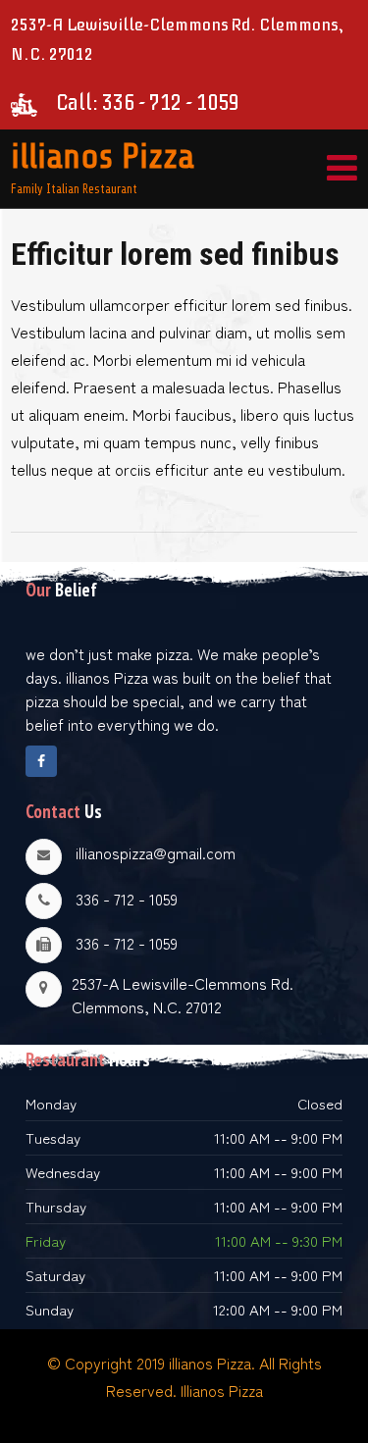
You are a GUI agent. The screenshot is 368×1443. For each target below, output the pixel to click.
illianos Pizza (102, 156)
